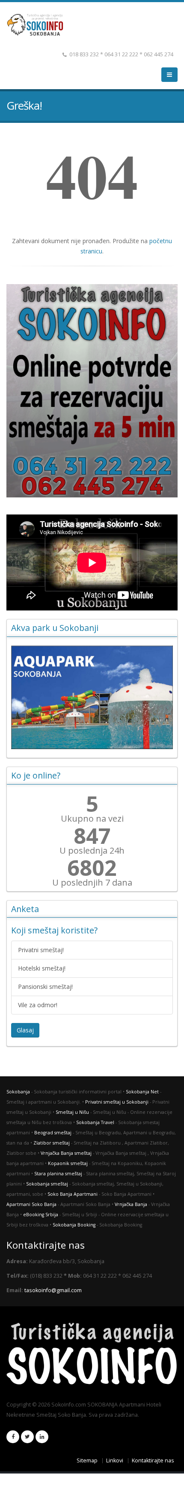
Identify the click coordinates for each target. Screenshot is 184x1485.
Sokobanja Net (142, 1092)
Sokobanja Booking (74, 1225)
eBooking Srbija (40, 1215)
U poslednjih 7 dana (92, 882)
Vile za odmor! (37, 1005)
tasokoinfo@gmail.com (53, 1290)
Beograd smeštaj (52, 1133)
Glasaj (25, 1030)
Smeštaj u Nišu (72, 1112)
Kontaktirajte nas (153, 1460)
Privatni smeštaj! (41, 950)
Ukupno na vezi (92, 818)
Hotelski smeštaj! (41, 968)
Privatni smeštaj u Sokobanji (116, 1102)
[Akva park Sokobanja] (92, 697)
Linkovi (114, 1460)
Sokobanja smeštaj (47, 1184)
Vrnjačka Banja (131, 1204)
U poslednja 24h (92, 850)
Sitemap (87, 1460)
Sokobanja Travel (95, 1122)
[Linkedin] (42, 1436)
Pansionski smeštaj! (45, 986)
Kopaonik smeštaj (68, 1163)
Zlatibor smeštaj (51, 1143)
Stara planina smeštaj (58, 1174)
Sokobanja (18, 1092)
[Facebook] (12, 1436)
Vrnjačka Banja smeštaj (66, 1153)
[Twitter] (27, 1436)
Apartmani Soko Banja (31, 1204)
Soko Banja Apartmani (72, 1194)
